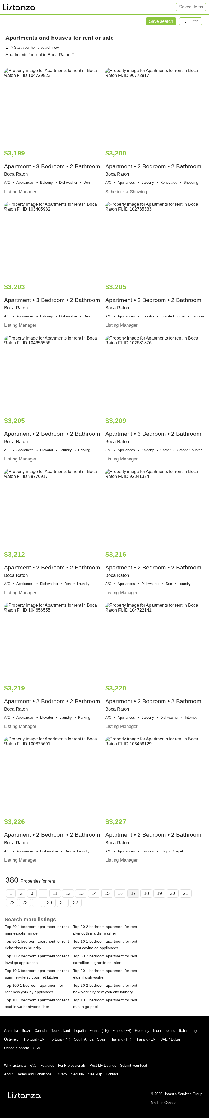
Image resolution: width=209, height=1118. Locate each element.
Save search (161, 21)
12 (68, 893)
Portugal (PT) (59, 1039)
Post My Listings (103, 1065)
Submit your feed (133, 1065)
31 (62, 902)
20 (172, 893)
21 (185, 893)
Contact (112, 1074)
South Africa (83, 1039)
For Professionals (72, 1065)
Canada (41, 1031)
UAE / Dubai (170, 1039)
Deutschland (60, 1031)
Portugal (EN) (34, 1039)
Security (77, 1074)
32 (75, 902)
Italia (183, 1031)
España (80, 1031)
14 (94, 893)
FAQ (32, 1065)
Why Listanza (15, 1065)
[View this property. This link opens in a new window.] (54, 106)
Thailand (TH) (120, 1039)
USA (36, 1048)
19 (159, 893)
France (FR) (121, 1031)
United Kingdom (16, 1048)
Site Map (95, 1074)
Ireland (170, 1031)
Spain (101, 1039)
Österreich (12, 1039)
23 (25, 902)
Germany (142, 1031)
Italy (193, 1031)
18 (146, 893)
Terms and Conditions (34, 1074)
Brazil (26, 1031)
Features (47, 1065)
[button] (190, 21)
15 (107, 893)
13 (81, 893)
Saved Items (191, 7)
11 (55, 893)
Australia (11, 1031)
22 (12, 902)
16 (120, 893)
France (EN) (99, 1031)
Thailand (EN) (145, 1039)
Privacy (61, 1074)
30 (49, 902)
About (8, 1074)
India (157, 1031)
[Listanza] (24, 1095)
